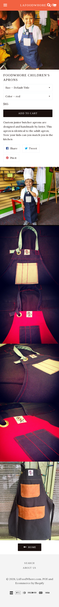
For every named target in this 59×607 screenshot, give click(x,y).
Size (7, 87)
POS (45, 579)
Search (29, 563)
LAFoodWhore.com (29, 5)
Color (8, 96)
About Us (29, 568)
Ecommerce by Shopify (29, 583)
